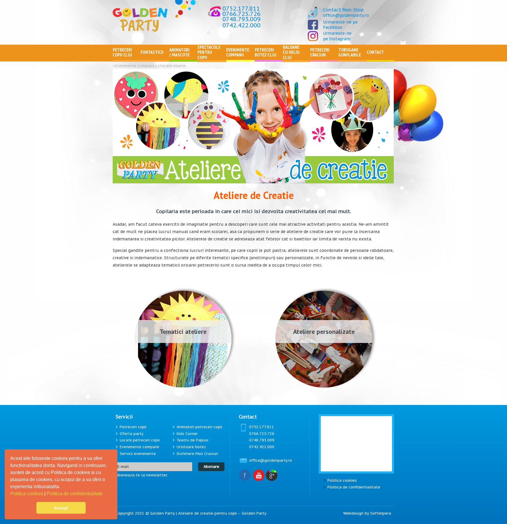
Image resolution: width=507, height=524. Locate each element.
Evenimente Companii (134, 65)
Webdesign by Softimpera (367, 513)
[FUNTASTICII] (155, 58)
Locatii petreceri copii (140, 440)
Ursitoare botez (191, 446)
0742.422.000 (241, 25)
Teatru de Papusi (192, 440)
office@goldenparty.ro (346, 15)
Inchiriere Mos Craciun (197, 453)
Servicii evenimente (138, 453)
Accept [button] (61, 507)
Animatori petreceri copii (199, 426)
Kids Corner (187, 433)
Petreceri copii (133, 426)
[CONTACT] (380, 58)
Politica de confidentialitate (75, 493)
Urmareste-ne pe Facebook (340, 24)
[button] (105, 494)
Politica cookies (27, 493)
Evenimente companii (139, 446)
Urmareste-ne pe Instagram (337, 36)
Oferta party (131, 433)
